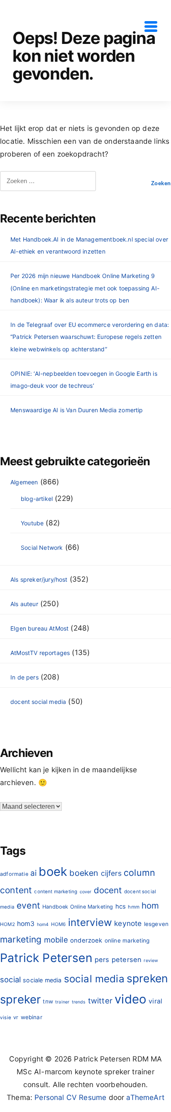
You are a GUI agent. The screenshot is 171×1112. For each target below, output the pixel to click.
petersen (127, 959)
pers (102, 959)
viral (155, 1001)
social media (94, 979)
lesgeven (156, 924)
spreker (20, 999)
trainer (62, 1002)
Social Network (42, 547)
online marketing (127, 940)
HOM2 (7, 924)
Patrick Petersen (46, 958)
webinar (31, 1017)
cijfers (111, 873)
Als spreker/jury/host (39, 579)
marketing (21, 939)
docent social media (38, 701)
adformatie (14, 874)
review (151, 960)
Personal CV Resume (70, 1097)
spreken (147, 978)
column (139, 872)
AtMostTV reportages (40, 652)
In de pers (24, 677)
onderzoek (86, 940)
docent (108, 890)
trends (79, 1002)
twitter (100, 1000)
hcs (120, 906)
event (28, 905)
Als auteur (24, 603)
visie (5, 1017)
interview (90, 922)
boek (53, 871)
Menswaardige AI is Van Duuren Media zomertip (76, 409)
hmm (133, 907)
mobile (56, 939)
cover (86, 891)
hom (150, 905)
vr (15, 1017)
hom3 (26, 924)
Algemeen (24, 482)
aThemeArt (145, 1097)
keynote (128, 923)
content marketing (55, 891)
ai (33, 873)
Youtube (32, 523)
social (10, 979)
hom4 (43, 924)
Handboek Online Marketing (77, 907)
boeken (83, 873)
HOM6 (58, 924)
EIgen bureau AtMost (39, 628)
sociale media (42, 980)
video (131, 999)
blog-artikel (37, 498)
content (16, 890)
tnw (48, 1001)
